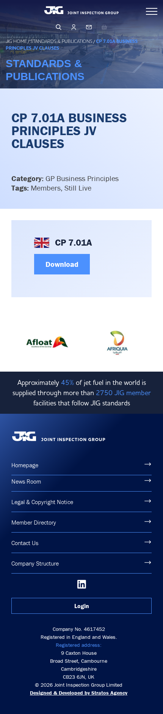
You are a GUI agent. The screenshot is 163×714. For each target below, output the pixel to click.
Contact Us (24, 543)
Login (81, 606)
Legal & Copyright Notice (42, 502)
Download (61, 264)
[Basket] (104, 27)
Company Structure (35, 563)
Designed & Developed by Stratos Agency (78, 692)
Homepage (24, 465)
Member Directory (33, 522)
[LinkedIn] (81, 584)
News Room (26, 481)
